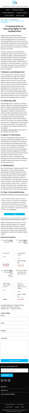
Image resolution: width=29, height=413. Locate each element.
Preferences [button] (13, 209)
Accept (14, 214)
